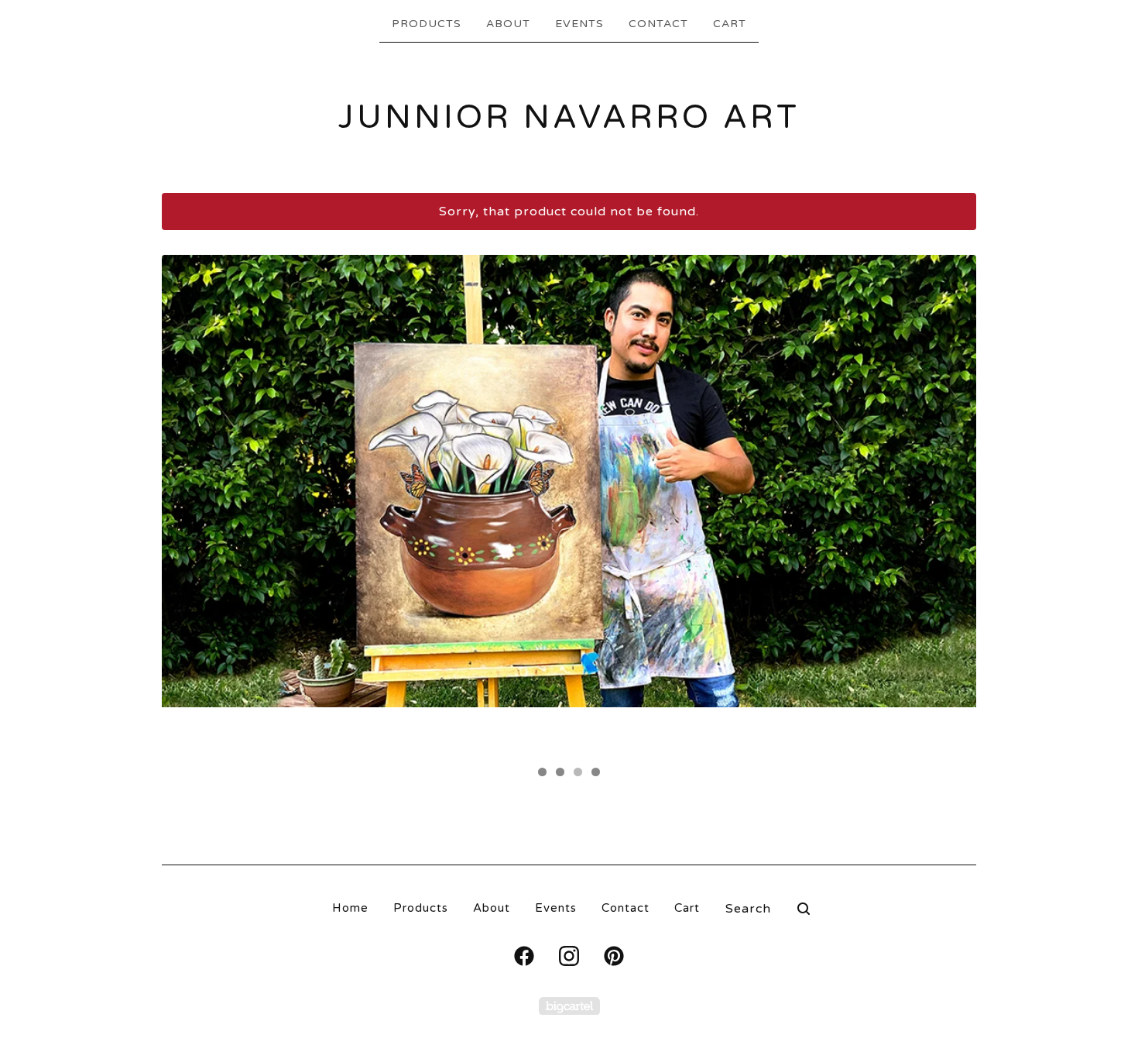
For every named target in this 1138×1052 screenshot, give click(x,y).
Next (949, 505)
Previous (188, 505)
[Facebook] (524, 956)
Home (350, 908)
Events (579, 23)
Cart (729, 23)
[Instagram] (569, 956)
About (508, 23)
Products (426, 23)
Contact (658, 23)
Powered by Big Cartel (569, 1006)
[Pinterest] (613, 956)
